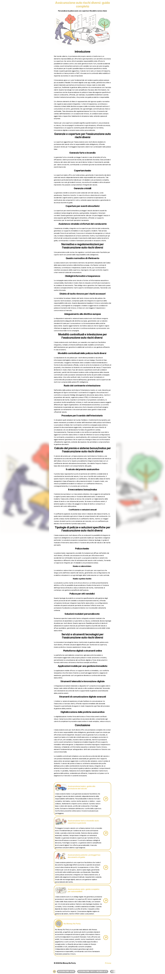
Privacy (108, 963)
